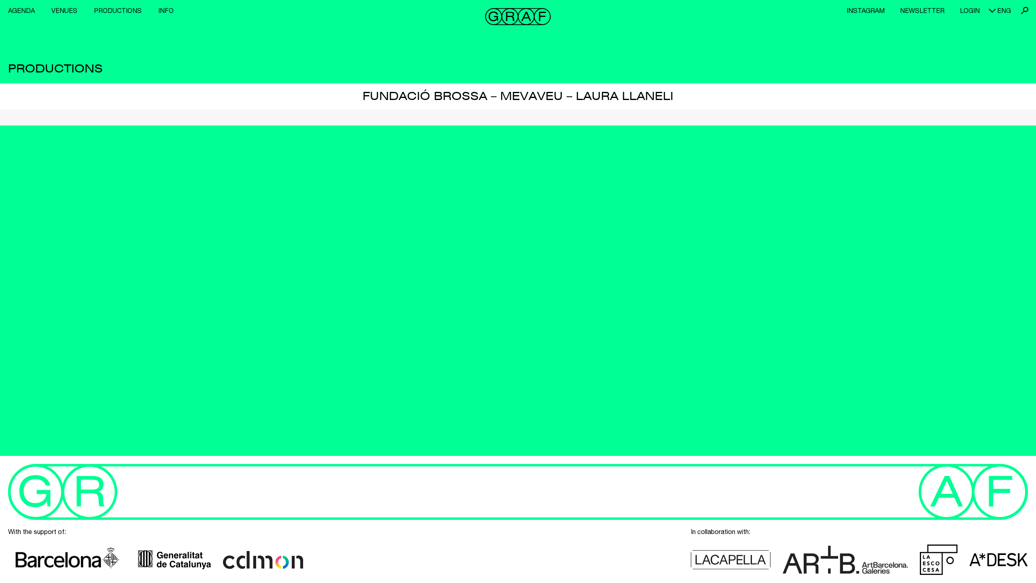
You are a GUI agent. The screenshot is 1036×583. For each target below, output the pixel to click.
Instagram (866, 10)
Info (166, 10)
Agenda (21, 10)
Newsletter (922, 10)
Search (1025, 10)
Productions (118, 10)
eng (1004, 10)
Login (970, 10)
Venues (64, 10)
